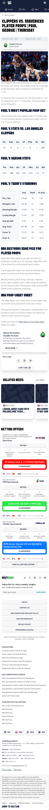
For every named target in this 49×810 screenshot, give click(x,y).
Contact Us (25, 608)
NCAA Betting (7, 716)
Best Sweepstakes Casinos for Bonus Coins (19, 682)
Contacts (12, 803)
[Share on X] (18, 360)
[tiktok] (25, 578)
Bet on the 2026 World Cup (13, 706)
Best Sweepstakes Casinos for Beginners (18, 678)
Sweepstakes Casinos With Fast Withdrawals (19, 692)
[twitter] (30, 578)
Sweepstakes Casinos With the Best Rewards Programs (24, 685)
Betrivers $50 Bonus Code (12, 658)
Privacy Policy (24, 624)
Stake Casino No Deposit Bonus (14, 654)
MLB (32, 732)
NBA (20, 732)
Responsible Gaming (25, 630)
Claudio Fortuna (15, 44)
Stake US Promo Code (11, 696)
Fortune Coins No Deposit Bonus (15, 665)
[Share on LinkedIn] (24, 360)
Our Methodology (24, 619)
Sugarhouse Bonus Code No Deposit (16, 668)
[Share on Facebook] (30, 360)
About (24, 602)
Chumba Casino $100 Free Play (14, 651)
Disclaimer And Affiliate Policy (24, 613)
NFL (9, 732)
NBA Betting (7, 713)
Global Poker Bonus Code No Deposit (17, 661)
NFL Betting (7, 720)
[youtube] (45, 578)
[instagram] (40, 578)
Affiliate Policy (24, 803)
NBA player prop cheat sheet (31, 322)
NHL (43, 732)
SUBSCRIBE (40, 592)
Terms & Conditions (29, 474)
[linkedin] (35, 578)
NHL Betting (7, 723)
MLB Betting (7, 709)
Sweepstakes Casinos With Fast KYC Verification (21, 689)
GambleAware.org (18, 765)
